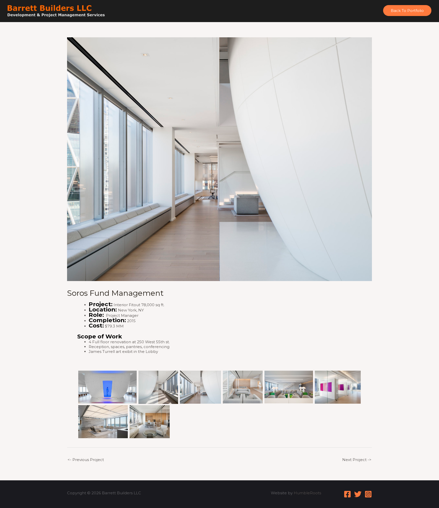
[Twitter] (358, 494)
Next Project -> (356, 459)
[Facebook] (347, 494)
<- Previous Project (86, 459)
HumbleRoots (307, 492)
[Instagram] (368, 494)
